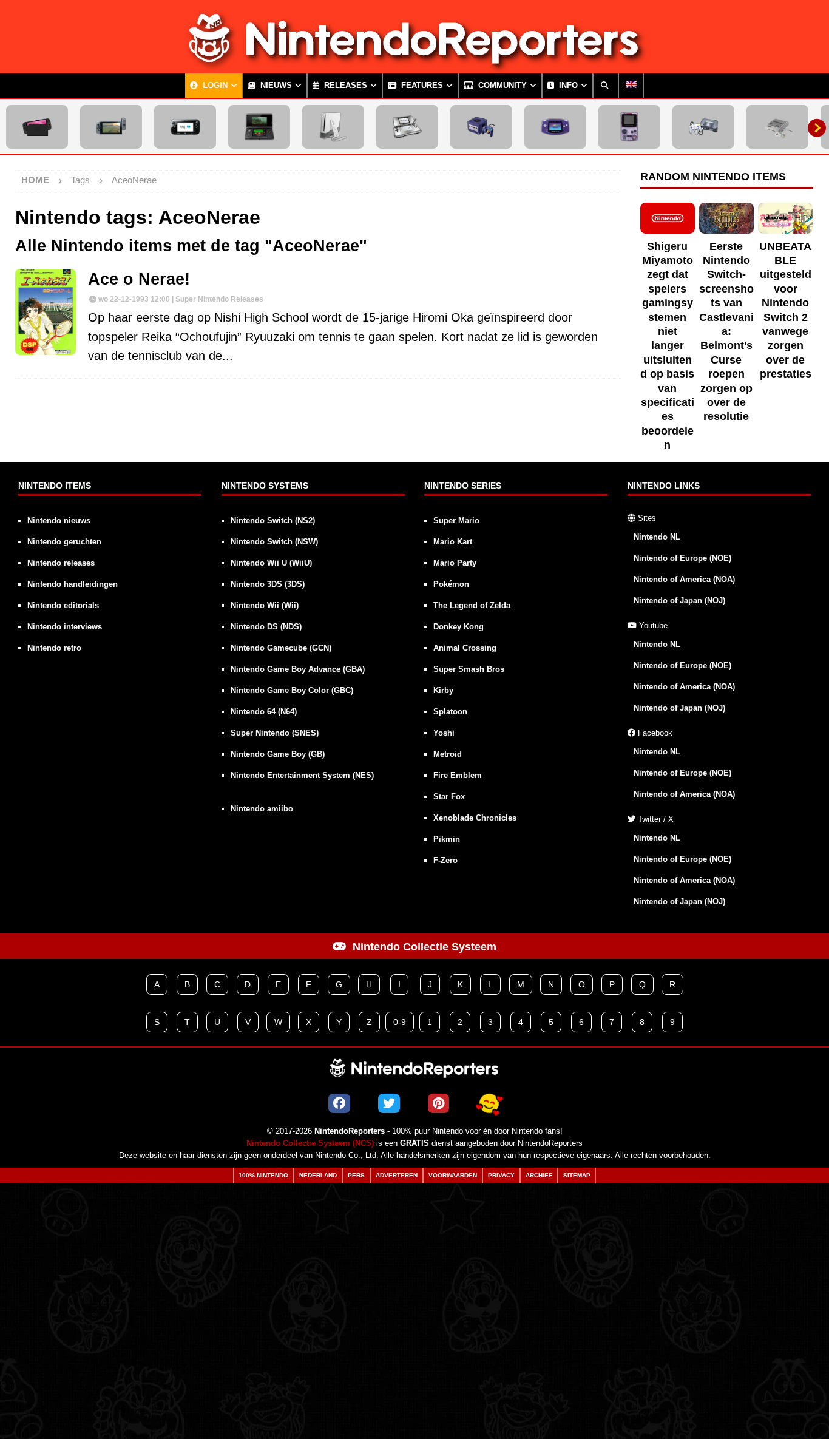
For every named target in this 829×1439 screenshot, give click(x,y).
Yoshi (444, 732)
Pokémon (451, 584)
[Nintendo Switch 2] (37, 127)
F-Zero (445, 860)
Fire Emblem (457, 775)
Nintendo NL (657, 536)
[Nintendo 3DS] (259, 127)
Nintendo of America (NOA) (684, 579)
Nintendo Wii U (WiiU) (271, 562)
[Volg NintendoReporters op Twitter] (389, 1103)
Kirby (443, 690)
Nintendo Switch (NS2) (273, 520)
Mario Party (454, 562)
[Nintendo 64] (703, 127)
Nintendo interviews (64, 626)
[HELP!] (489, 1103)
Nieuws (275, 85)
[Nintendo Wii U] (185, 127)
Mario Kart (452, 541)
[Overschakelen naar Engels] (631, 85)
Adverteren (397, 1175)
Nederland (318, 1175)
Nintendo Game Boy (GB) (278, 754)
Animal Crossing (464, 647)
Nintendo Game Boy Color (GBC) (292, 690)
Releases (344, 85)
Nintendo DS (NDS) (266, 626)
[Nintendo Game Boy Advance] (555, 127)
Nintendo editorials (63, 605)
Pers (356, 1175)
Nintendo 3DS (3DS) (268, 584)
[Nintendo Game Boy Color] (629, 127)
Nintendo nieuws (58, 520)
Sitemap (576, 1175)
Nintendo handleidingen (72, 584)
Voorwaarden (452, 1175)
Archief (539, 1175)
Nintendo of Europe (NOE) (682, 558)
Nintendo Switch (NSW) (274, 541)
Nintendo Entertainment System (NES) (302, 775)
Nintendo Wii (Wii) (265, 605)
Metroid (447, 754)
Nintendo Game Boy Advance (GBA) (298, 669)
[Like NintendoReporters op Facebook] (339, 1103)
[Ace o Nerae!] (45, 312)
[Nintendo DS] (407, 127)
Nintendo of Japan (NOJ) (679, 600)
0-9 (399, 1022)
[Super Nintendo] (777, 127)
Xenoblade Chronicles (474, 817)
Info (567, 85)
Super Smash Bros (468, 669)
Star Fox (449, 796)
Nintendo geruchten (64, 541)
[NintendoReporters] (414, 63)
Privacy (501, 1175)
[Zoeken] (605, 85)
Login (214, 85)
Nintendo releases (61, 562)
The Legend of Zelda (471, 605)
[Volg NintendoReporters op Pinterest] (438, 1103)
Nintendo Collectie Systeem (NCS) (310, 1143)
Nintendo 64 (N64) (264, 711)
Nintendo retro (54, 647)
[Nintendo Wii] (333, 127)
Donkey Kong (458, 626)
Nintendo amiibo (262, 808)
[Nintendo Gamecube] (481, 127)
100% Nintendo (263, 1175)
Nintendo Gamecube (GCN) (281, 647)
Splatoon (450, 711)
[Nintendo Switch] (111, 127)
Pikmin (446, 839)
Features (421, 85)
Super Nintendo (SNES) (275, 732)
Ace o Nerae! (139, 279)
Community (501, 85)
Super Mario (456, 520)
